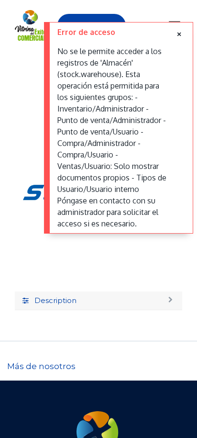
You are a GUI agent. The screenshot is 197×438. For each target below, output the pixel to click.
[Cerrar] (179, 33)
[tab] (98, 301)
